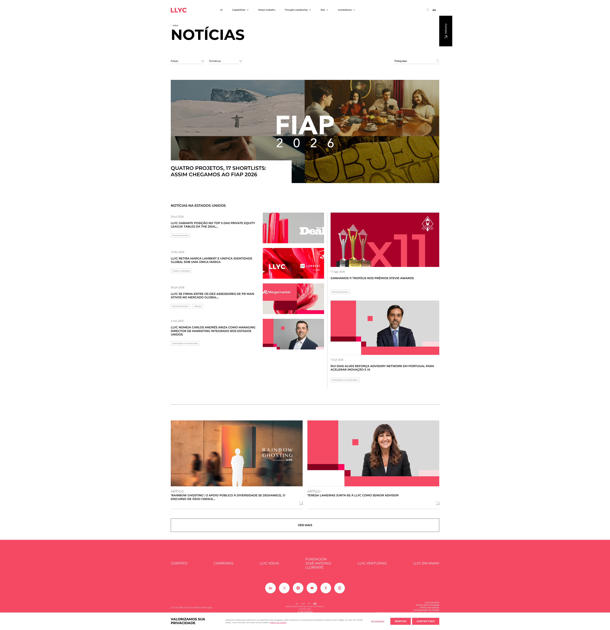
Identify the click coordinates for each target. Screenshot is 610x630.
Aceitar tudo (426, 621)
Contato (445, 29)
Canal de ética (432, 602)
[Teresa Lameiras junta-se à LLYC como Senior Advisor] (373, 453)
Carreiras (223, 563)
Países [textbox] (174, 61)
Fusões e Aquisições (181, 271)
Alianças (197, 306)
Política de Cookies (278, 622)
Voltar (175, 25)
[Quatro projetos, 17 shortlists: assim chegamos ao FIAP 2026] (305, 131)
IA (221, 10)
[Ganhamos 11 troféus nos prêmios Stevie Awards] (385, 240)
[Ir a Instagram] (298, 588)
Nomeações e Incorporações (185, 343)
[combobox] (187, 60)
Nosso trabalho (266, 10)
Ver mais (305, 525)
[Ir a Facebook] (325, 588)
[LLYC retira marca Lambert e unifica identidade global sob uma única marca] (293, 266)
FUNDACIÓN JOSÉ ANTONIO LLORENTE (318, 563)
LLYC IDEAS (269, 563)
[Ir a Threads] (339, 588)
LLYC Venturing (372, 563)
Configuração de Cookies (426, 610)
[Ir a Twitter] (284, 588)
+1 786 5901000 (305, 611)
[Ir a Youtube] (312, 588)
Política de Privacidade (427, 605)
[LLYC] (179, 10)
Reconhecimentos (180, 235)
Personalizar (377, 621)
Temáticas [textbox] (215, 61)
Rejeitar (400, 621)
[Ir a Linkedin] (270, 588)
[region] (305, 621)
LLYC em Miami (426, 563)
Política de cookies (429, 607)
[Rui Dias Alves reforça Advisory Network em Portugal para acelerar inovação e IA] (385, 328)
